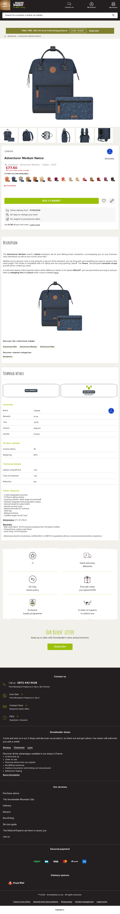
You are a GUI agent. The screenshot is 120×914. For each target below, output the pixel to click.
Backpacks (12, 36)
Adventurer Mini (10, 347)
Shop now (94, 31)
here (56, 273)
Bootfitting (8, 818)
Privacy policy (66, 902)
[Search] (115, 13)
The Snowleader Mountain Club (18, 799)
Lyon (30, 747)
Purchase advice (11, 793)
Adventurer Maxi (47, 347)
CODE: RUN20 (77, 31)
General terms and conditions (45, 902)
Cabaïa (8, 151)
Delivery (7, 805)
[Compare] (112, 200)
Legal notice (102, 902)
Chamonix (19, 747)
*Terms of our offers (21, 902)
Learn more (35, 225)
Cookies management (84, 902)
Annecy (7, 747)
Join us (6, 837)
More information (11, 775)
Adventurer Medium (28, 347)
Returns (7, 812)
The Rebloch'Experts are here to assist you (24, 830)
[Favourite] (104, 200)
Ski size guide (10, 824)
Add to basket (51, 201)
